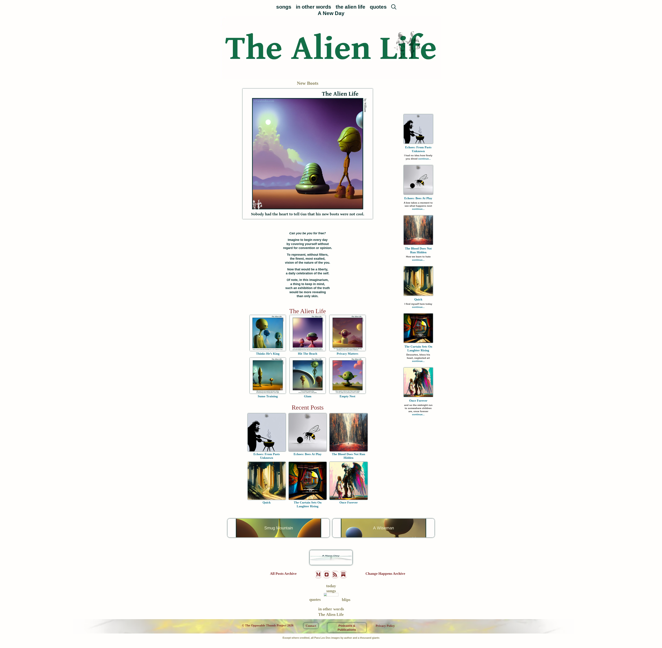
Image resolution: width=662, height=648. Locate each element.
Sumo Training (268, 396)
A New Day (331, 13)
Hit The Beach (307, 353)
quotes (378, 7)
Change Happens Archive (385, 574)
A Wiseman (383, 528)
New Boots (307, 83)
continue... (424, 158)
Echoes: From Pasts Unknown (266, 456)
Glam (307, 396)
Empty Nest (347, 396)
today (331, 586)
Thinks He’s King (267, 353)
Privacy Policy (385, 625)
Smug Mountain (278, 528)
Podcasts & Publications (347, 627)
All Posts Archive (283, 574)
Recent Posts (308, 407)
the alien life (350, 7)
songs (283, 7)
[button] (394, 5)
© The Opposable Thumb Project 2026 (267, 625)
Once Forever (348, 502)
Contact (311, 625)
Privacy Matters (347, 353)
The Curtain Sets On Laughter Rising (308, 504)
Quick (267, 502)
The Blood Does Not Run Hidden (348, 456)
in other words (313, 7)
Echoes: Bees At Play (308, 454)
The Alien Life (307, 311)
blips (346, 599)
